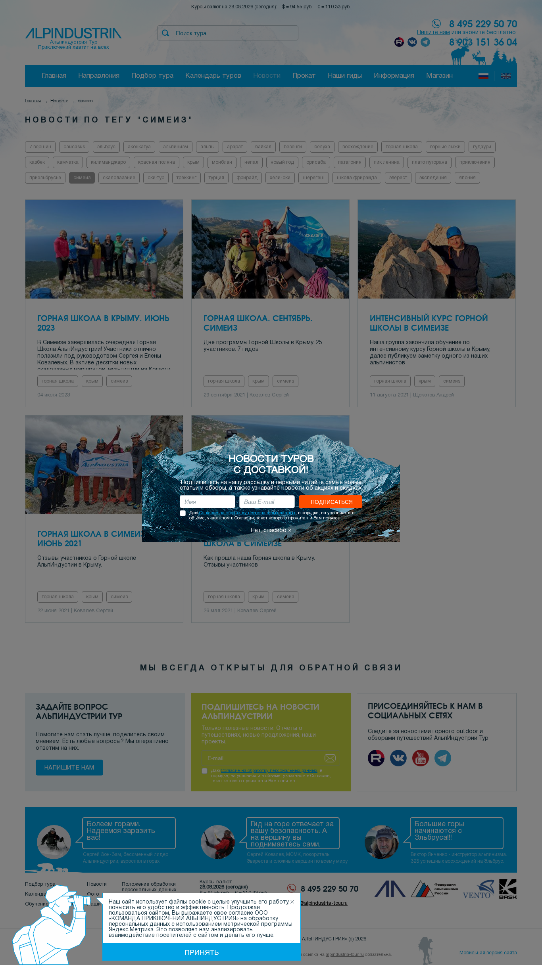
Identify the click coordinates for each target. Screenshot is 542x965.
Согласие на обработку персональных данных (247, 513)
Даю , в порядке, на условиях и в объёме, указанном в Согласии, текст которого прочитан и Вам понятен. (271, 515)
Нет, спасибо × (271, 530)
